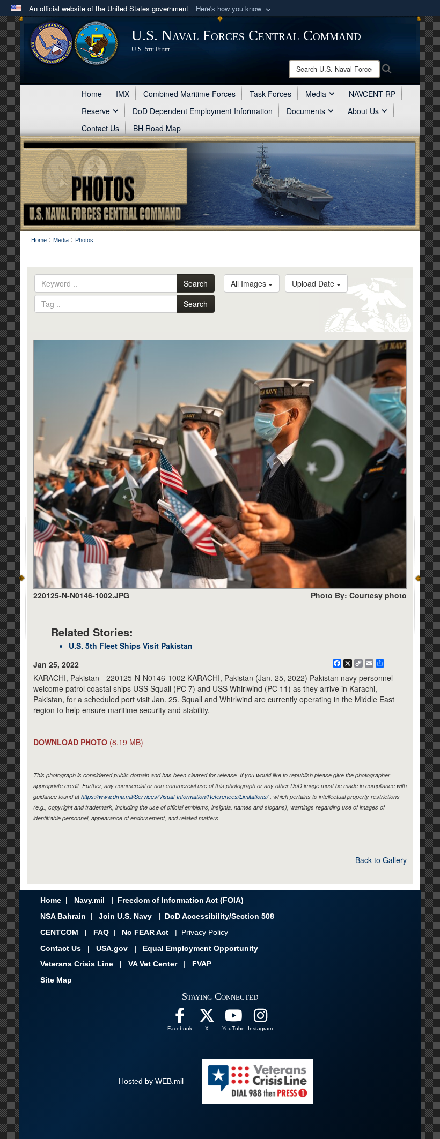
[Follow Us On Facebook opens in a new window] (179, 1018)
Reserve (96, 111)
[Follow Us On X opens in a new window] (206, 1018)
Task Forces (270, 93)
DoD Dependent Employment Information (203, 111)
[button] (234, 8)
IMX (122, 93)
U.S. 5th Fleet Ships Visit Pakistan (131, 645)
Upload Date (314, 283)
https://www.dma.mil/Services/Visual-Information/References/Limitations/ (174, 796)
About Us (363, 111)
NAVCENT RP (372, 93)
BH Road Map (157, 128)
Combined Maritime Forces (189, 93)
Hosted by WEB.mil (151, 1081)
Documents (306, 111)
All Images (249, 283)
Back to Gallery (381, 860)
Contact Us (100, 128)
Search (196, 283)
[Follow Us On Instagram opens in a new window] (260, 1018)
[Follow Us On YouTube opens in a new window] (233, 1018)
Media (315, 93)
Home (92, 93)
